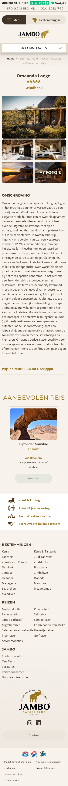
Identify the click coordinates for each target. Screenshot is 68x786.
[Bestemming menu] (34, 48)
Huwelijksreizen (44, 630)
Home (10, 58)
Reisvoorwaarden (13, 672)
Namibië (7, 567)
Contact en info (12, 656)
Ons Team (8, 661)
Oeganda (8, 578)
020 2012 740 (52, 8)
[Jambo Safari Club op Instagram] (29, 723)
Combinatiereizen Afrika (49, 625)
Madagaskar (10, 583)
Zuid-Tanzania (43, 557)
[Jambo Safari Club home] (34, 702)
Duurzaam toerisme (15, 677)
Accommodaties (51, 58)
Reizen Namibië (28, 58)
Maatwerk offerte (13, 609)
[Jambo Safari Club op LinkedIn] (38, 723)
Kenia (5, 551)
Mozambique (42, 588)
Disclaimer (9, 768)
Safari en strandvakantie (17, 630)
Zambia (7, 572)
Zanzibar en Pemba (14, 562)
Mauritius (40, 583)
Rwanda (39, 578)
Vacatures (8, 666)
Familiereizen (42, 619)
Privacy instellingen (14, 774)
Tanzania (7, 557)
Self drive (40, 614)
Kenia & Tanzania (45, 551)
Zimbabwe (41, 572)
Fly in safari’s (10, 614)
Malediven (8, 594)
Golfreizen (40, 635)
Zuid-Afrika (41, 562)
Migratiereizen (11, 625)
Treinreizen (9, 635)
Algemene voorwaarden (48, 761)
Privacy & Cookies (45, 768)
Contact (34, 735)
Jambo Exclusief (12, 619)
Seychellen (9, 588)
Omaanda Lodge (35, 63)
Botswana (40, 567)
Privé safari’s (42, 609)
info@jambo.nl (19, 8)
